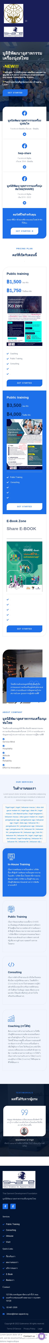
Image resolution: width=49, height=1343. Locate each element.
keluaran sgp (29, 832)
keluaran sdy (35, 842)
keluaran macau (28, 807)
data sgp (23, 823)
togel (12, 807)
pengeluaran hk (12, 826)
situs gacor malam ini (28, 817)
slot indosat (11, 838)
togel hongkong (24, 838)
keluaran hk (33, 823)
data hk (34, 810)
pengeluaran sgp (12, 820)
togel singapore (35, 814)
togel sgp (25, 810)
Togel (7, 807)
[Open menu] (26, 21)
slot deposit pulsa (20, 814)
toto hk (39, 832)
